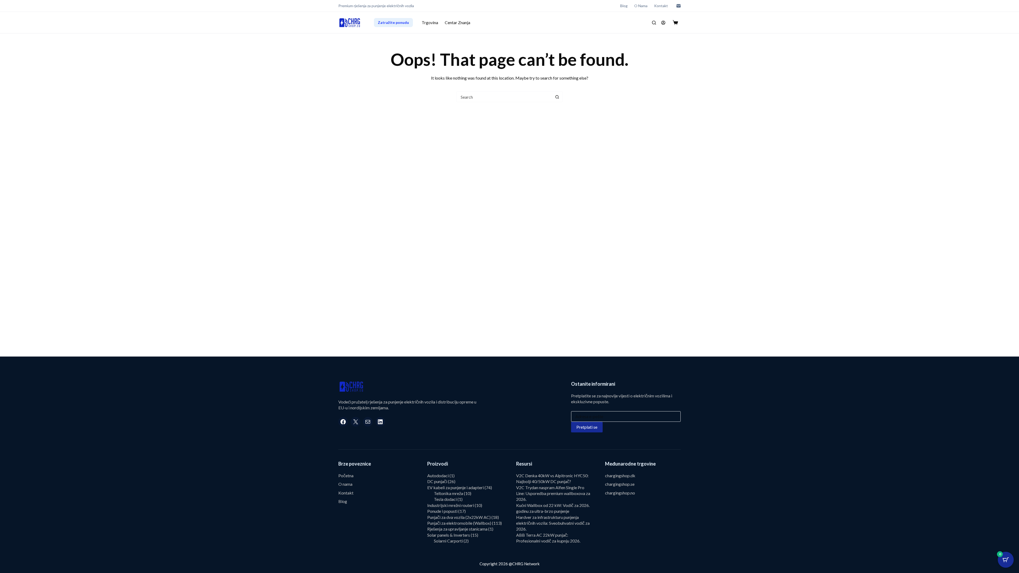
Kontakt (661, 5)
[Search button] (557, 97)
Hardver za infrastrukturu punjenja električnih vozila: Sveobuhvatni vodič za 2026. (553, 523)
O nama (640, 5)
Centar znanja (457, 22)
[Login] (663, 23)
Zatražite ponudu (393, 22)
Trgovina (430, 22)
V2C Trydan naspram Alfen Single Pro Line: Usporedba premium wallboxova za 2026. (553, 493)
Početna (345, 475)
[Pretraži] (654, 23)
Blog (624, 5)
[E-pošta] (678, 6)
